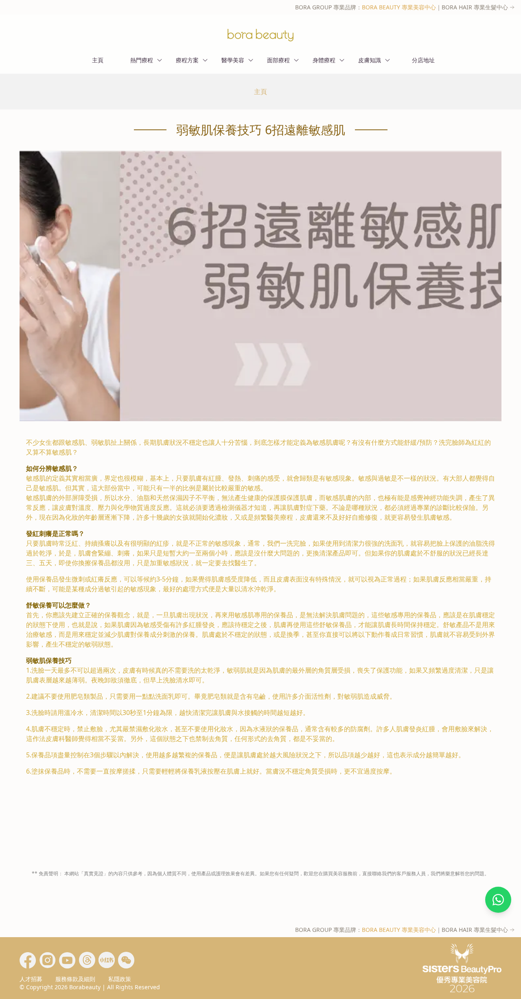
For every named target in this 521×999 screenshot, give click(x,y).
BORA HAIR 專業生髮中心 (475, 7)
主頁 (97, 60)
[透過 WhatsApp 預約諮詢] (498, 900)
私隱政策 (119, 979)
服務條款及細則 (75, 979)
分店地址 (423, 60)
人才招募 (31, 979)
